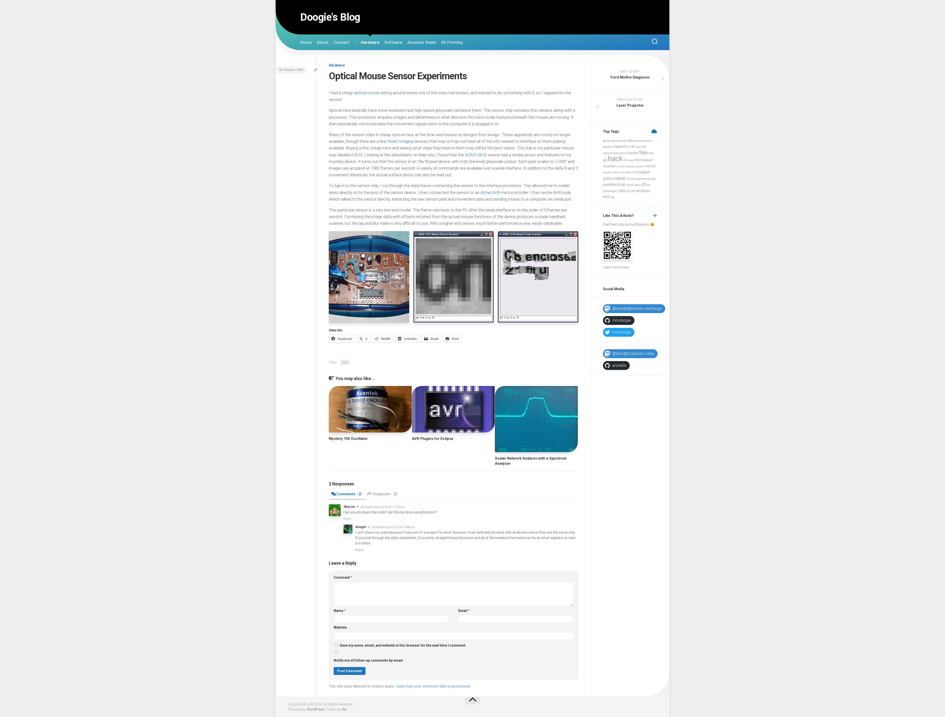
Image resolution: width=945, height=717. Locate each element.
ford (651, 153)
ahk (630, 140)
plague (644, 172)
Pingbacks (384, 494)
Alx (344, 709)
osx (635, 172)
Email (464, 611)
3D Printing (452, 42)
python (608, 178)
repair (620, 178)
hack (345, 362)
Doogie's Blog (330, 17)
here (624, 267)
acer (607, 140)
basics (648, 141)
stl (644, 184)
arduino (638, 141)
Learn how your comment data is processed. (433, 686)
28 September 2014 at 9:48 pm (393, 527)
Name (340, 611)
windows (643, 191)
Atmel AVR (490, 192)
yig (612, 197)
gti (605, 160)
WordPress (316, 709)
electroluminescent (614, 153)
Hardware (370, 42)
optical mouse (367, 92)
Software (393, 42)
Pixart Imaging (400, 141)
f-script (632, 153)
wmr (606, 196)
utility (622, 191)
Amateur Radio (421, 42)
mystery (608, 172)
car (632, 146)
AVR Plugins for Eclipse (432, 438)
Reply (347, 519)
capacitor (621, 146)
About (323, 42)
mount (650, 166)
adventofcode (619, 141)
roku (653, 178)
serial (630, 185)
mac (630, 160)
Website (340, 627)
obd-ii (617, 172)
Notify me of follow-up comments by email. (369, 660)
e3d (644, 146)
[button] (369, 276)
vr (628, 191)
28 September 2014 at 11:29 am (382, 507)
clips (638, 146)
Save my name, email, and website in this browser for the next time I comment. (403, 645)
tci (648, 185)
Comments (348, 494)
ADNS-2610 (476, 154)
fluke (643, 152)
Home (306, 42)
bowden (607, 146)
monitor (609, 166)
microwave (643, 160)
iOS (625, 160)
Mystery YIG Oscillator (348, 438)
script (621, 184)
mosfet (620, 166)
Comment (343, 577)
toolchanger (610, 191)
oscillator (626, 172)
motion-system (635, 166)
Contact (341, 42)
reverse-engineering (638, 178)
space (637, 185)
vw (632, 191)
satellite (609, 184)
